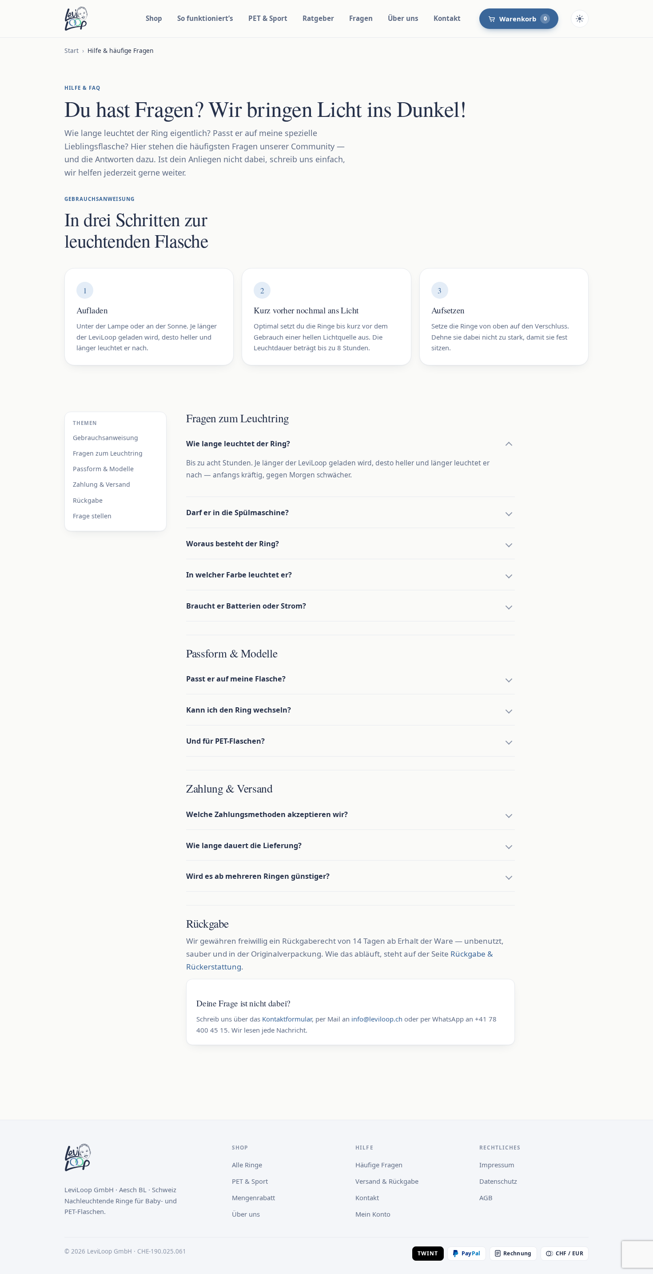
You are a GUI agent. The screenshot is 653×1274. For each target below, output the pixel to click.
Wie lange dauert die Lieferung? (244, 845)
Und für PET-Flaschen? (225, 741)
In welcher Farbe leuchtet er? (239, 575)
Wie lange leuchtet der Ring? (238, 444)
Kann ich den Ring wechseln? (238, 710)
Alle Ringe (247, 1164)
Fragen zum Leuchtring (108, 453)
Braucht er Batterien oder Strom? (246, 606)
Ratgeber (318, 18)
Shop (154, 18)
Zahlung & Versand (101, 484)
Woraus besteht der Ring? (232, 544)
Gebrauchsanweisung (105, 437)
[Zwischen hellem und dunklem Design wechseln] (580, 19)
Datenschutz (498, 1181)
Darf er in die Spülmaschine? (237, 512)
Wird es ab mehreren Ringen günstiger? (258, 876)
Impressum (496, 1164)
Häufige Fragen (378, 1164)
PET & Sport (267, 18)
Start (71, 50)
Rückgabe (88, 500)
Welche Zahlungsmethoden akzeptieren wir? (267, 814)
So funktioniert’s (205, 18)
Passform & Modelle (103, 469)
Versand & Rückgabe (386, 1181)
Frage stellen (92, 515)
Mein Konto (372, 1214)
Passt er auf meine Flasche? (236, 679)
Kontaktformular (287, 1018)
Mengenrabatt (253, 1197)
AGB (486, 1197)
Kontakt (447, 18)
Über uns (403, 18)
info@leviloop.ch (376, 1018)
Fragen (361, 18)
